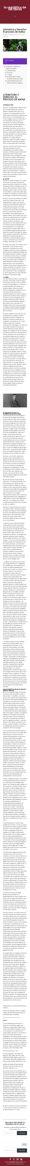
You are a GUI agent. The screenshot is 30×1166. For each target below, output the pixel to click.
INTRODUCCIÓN (11, 70)
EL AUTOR (9, 72)
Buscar (24, 1144)
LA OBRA (9, 74)
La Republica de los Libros (16, 1162)
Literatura (5, 36)
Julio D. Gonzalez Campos (11, 34)
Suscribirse (22, 1133)
